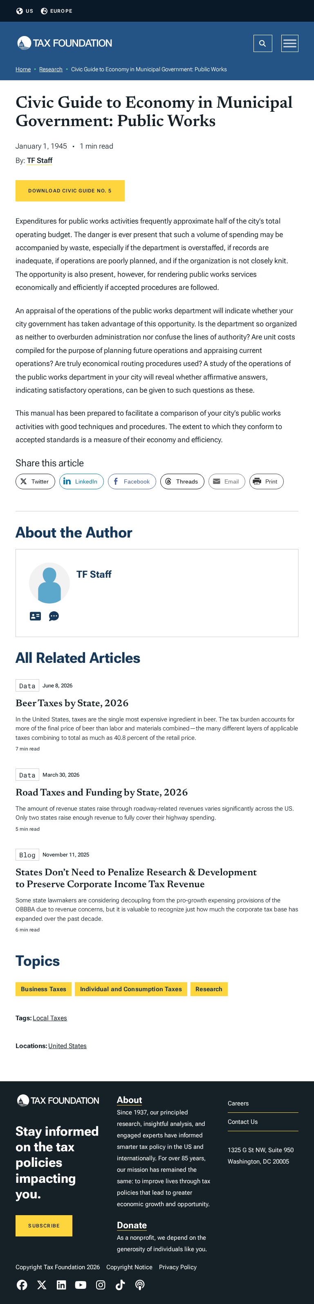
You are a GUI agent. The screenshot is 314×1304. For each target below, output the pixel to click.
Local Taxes (50, 1018)
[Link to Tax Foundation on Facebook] (22, 1285)
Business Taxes (43, 989)
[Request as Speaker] (54, 616)
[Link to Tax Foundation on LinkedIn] (61, 1285)
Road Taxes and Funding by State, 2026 (102, 793)
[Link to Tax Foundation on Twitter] (41, 1285)
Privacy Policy (178, 1267)
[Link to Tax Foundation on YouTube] (80, 1285)
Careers (238, 1103)
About (129, 1100)
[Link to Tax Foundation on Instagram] (100, 1285)
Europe (61, 11)
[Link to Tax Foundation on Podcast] (139, 1285)
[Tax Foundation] (65, 43)
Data (27, 685)
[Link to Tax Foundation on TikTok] (120, 1285)
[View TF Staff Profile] (35, 616)
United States (67, 1046)
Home (23, 69)
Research (51, 69)
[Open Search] (262, 43)
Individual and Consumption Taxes (131, 989)
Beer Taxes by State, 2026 (72, 704)
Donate (132, 1225)
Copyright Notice (129, 1267)
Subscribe (44, 1226)
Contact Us (243, 1121)
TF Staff (39, 160)
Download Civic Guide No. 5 (70, 191)
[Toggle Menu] (289, 43)
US (29, 11)
